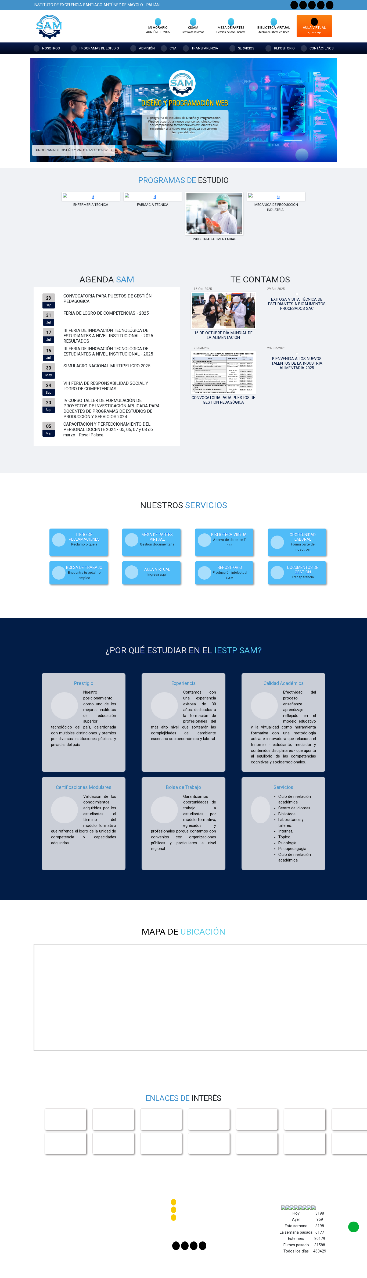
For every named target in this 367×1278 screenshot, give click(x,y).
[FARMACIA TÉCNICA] (91, 196)
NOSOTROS (51, 48)
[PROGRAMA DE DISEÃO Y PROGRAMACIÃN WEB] (179, 153)
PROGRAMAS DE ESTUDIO (99, 48)
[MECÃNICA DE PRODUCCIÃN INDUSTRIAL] (199, 153)
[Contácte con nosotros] (353, 1227)
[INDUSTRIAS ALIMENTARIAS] (194, 153)
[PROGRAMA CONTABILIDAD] (174, 153)
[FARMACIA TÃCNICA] (189, 153)
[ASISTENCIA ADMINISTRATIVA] (276, 196)
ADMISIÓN (147, 48)
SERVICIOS (246, 48)
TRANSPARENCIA (205, 48)
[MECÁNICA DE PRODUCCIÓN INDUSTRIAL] (214, 196)
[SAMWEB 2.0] (329, 5)
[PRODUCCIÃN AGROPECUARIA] (204, 153)
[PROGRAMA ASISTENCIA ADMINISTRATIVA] (170, 153)
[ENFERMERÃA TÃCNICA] (184, 153)
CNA (173, 48)
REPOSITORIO (284, 48)
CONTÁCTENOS (321, 48)
